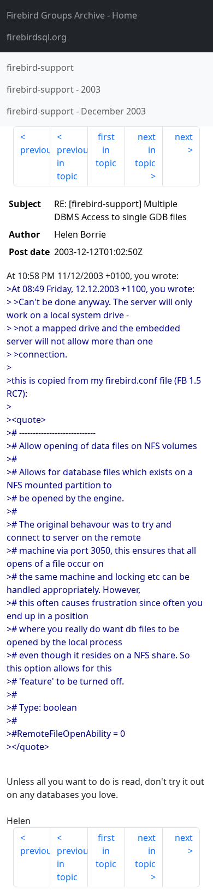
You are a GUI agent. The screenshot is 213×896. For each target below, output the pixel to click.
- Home (72, 15)
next (184, 137)
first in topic (106, 150)
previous (35, 150)
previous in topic (72, 163)
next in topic (145, 150)
